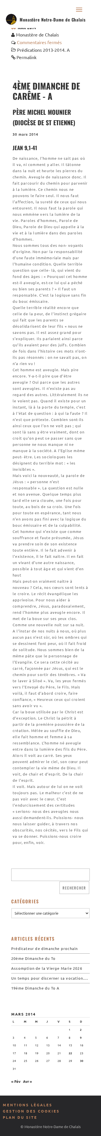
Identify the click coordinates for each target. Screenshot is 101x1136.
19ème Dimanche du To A (35, 988)
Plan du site (20, 1117)
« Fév (15, 1081)
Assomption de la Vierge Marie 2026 (46, 968)
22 (70, 1053)
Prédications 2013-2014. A (43, 50)
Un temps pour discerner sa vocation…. (49, 978)
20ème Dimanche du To (33, 958)
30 (81, 1061)
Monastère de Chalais (37, 34)
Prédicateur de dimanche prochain (44, 948)
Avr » (27, 1081)
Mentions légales (27, 1104)
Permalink (26, 57)
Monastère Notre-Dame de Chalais (53, 19)
